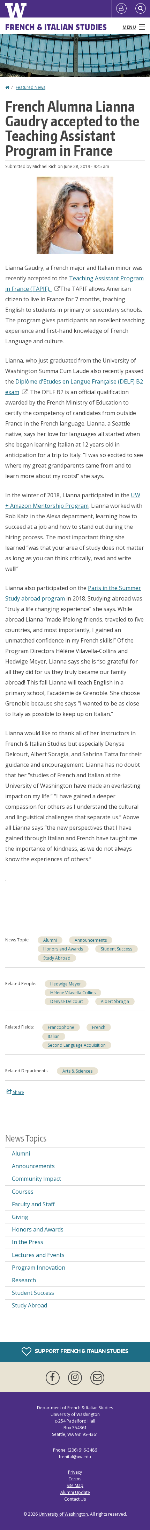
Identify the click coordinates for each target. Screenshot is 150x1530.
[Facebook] (54, 1378)
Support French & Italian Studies (81, 1351)
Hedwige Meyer (65, 984)
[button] (75, 214)
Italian (54, 1036)
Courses (22, 1191)
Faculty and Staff (33, 1204)
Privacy (75, 1472)
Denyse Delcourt (66, 1001)
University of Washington (63, 1514)
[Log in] (121, 8)
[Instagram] (76, 1378)
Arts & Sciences (77, 1071)
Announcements (91, 940)
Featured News (30, 87)
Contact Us (75, 1499)
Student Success (116, 949)
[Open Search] (140, 8)
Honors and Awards (63, 949)
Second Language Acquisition (77, 1045)
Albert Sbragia (115, 1001)
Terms (75, 1479)
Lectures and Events (38, 1255)
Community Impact (36, 1178)
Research (24, 1280)
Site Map (75, 1485)
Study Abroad (56, 958)
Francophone (61, 1027)
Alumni (50, 940)
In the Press (27, 1242)
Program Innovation (38, 1267)
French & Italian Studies (56, 27)
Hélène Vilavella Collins (73, 993)
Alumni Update (75, 1492)
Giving (20, 1217)
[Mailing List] (97, 1378)
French (98, 1027)
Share (18, 1092)
